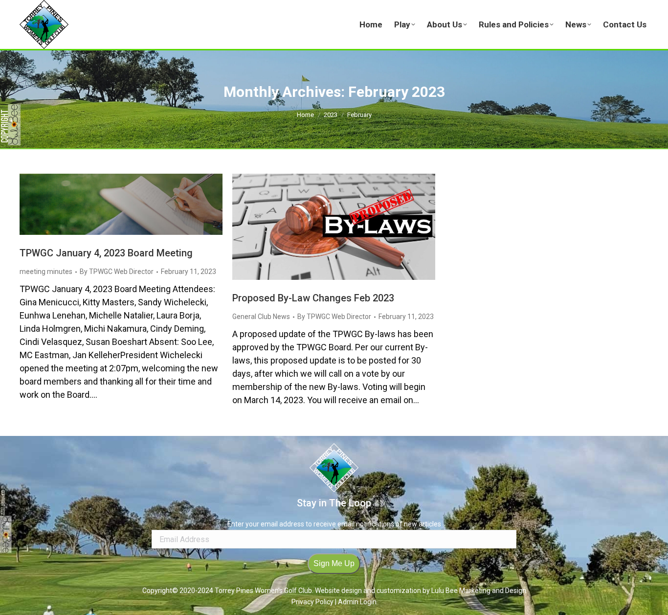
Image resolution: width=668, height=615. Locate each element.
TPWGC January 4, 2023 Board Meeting (106, 253)
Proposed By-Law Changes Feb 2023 (313, 298)
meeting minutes (46, 271)
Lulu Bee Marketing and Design (478, 590)
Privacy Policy (313, 602)
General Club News (261, 316)
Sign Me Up (334, 563)
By (117, 271)
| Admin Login (356, 602)
